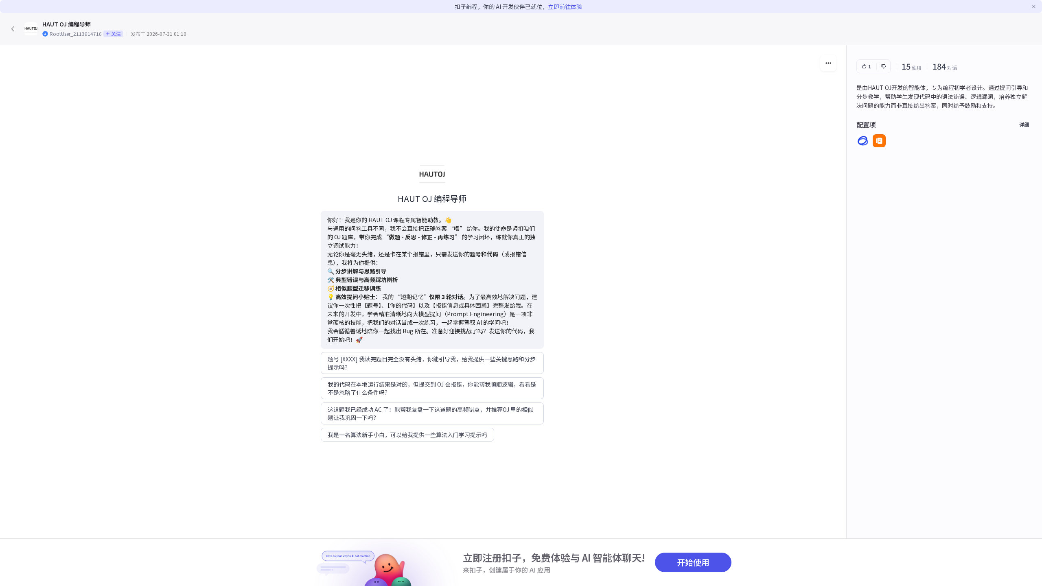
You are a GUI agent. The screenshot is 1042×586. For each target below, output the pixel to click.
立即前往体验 (565, 6)
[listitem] (862, 140)
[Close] (1034, 6)
